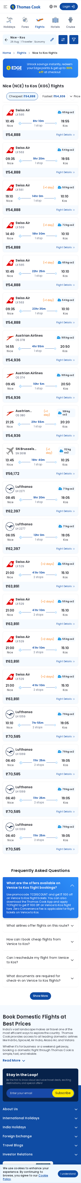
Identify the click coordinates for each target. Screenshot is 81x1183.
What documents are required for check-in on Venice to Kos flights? (34, 978)
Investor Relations (18, 1154)
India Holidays (14, 1127)
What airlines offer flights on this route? (38, 926)
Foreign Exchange (17, 1136)
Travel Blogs (13, 1145)
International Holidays (21, 1118)
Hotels (55, 27)
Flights (39, 27)
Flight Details (64, 134)
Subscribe (63, 1093)
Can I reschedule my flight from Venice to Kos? (38, 960)
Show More (40, 996)
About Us (10, 1109)
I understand (68, 1174)
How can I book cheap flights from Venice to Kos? (34, 941)
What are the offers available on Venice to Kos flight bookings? (33, 885)
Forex (25, 27)
